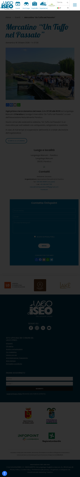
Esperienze (44, 8)
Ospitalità (34, 8)
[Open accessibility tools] (4, 473)
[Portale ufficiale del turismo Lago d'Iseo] (6, 5)
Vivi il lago (26, 8)
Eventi (18, 8)
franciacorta (52, 8)
